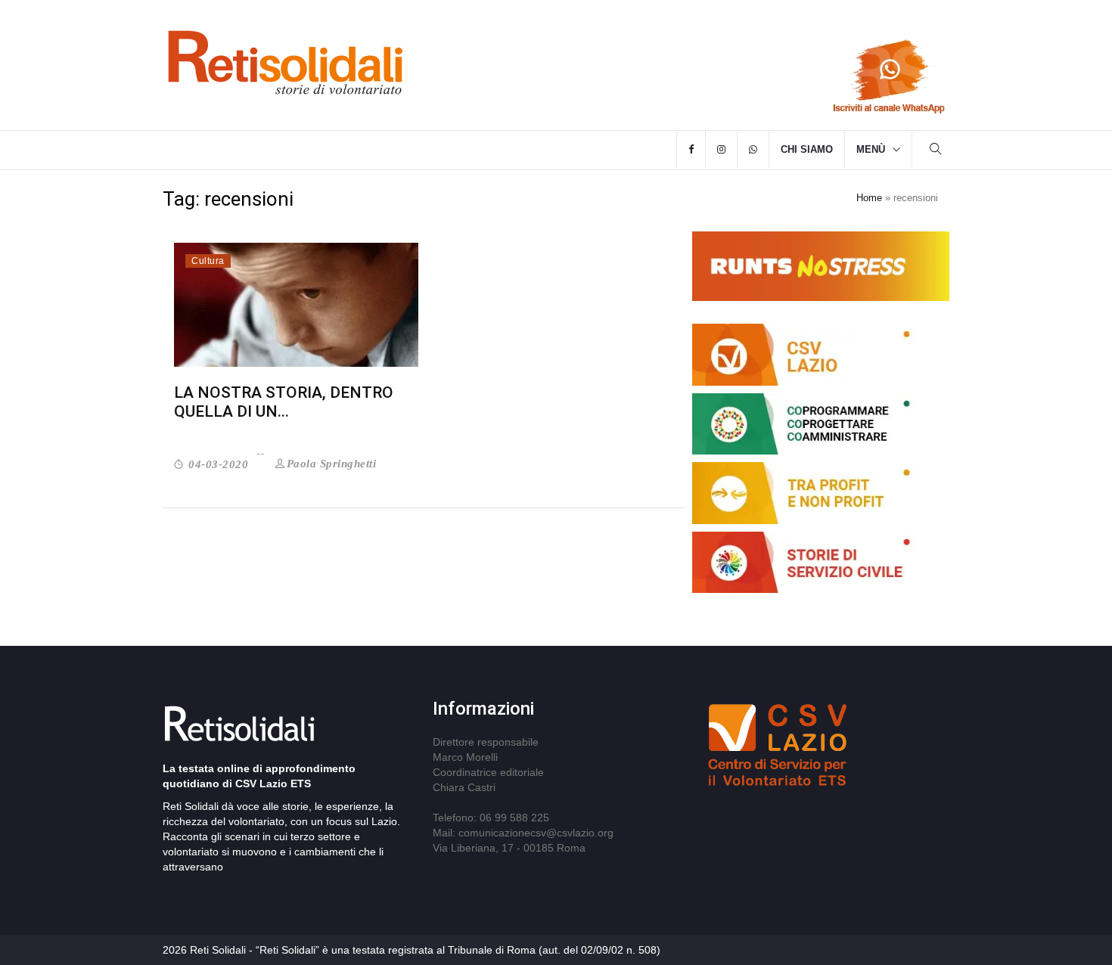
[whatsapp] (753, 150)
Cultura (208, 261)
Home (869, 197)
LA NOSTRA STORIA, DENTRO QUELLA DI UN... (283, 401)
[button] (936, 151)
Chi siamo (807, 149)
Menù (870, 149)
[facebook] (691, 150)
